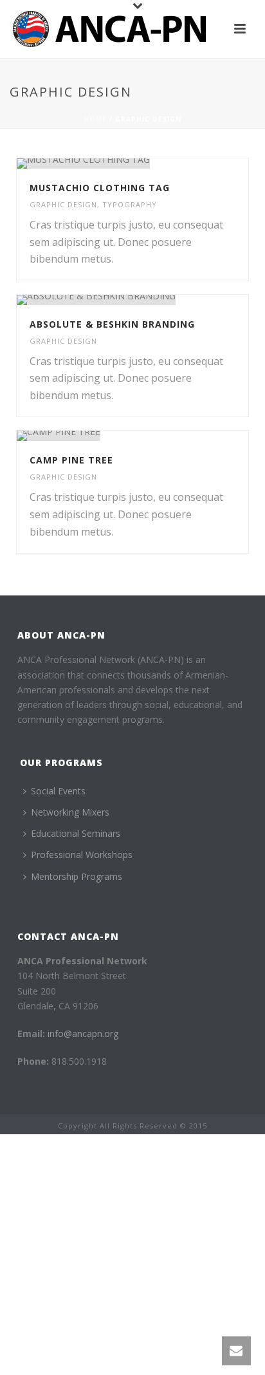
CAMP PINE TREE (71, 460)
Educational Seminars (75, 833)
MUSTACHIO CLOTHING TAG (100, 188)
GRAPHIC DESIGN (63, 204)
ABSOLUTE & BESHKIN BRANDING (112, 324)
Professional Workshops (81, 854)
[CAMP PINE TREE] (159, 436)
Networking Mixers (70, 812)
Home (95, 119)
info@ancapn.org (83, 1033)
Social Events (58, 791)
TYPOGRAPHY (129, 204)
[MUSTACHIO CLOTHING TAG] (159, 163)
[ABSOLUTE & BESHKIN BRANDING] (159, 300)
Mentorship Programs (76, 876)
